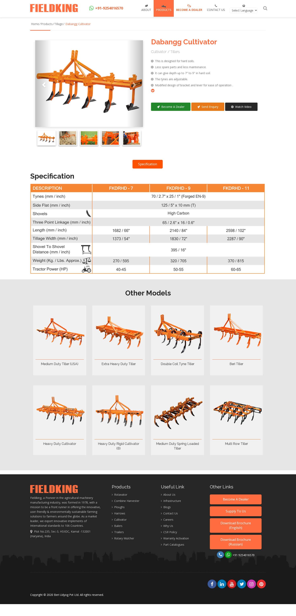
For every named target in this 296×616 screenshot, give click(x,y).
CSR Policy (169, 532)
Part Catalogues (173, 544)
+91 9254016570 (243, 555)
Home (35, 24)
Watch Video (242, 107)
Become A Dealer (172, 107)
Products (47, 24)
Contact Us (216, 10)
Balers (117, 526)
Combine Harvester (126, 501)
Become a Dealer (189, 10)
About (146, 10)
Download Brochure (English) (235, 525)
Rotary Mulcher (123, 538)
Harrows (119, 513)
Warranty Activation (175, 538)
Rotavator (120, 494)
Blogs (166, 507)
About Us (168, 494)
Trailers (118, 532)
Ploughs (119, 507)
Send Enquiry (209, 107)
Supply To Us (236, 511)
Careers (167, 519)
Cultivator (120, 519)
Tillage (58, 24)
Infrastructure (171, 501)
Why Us (167, 526)
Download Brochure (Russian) (235, 541)
